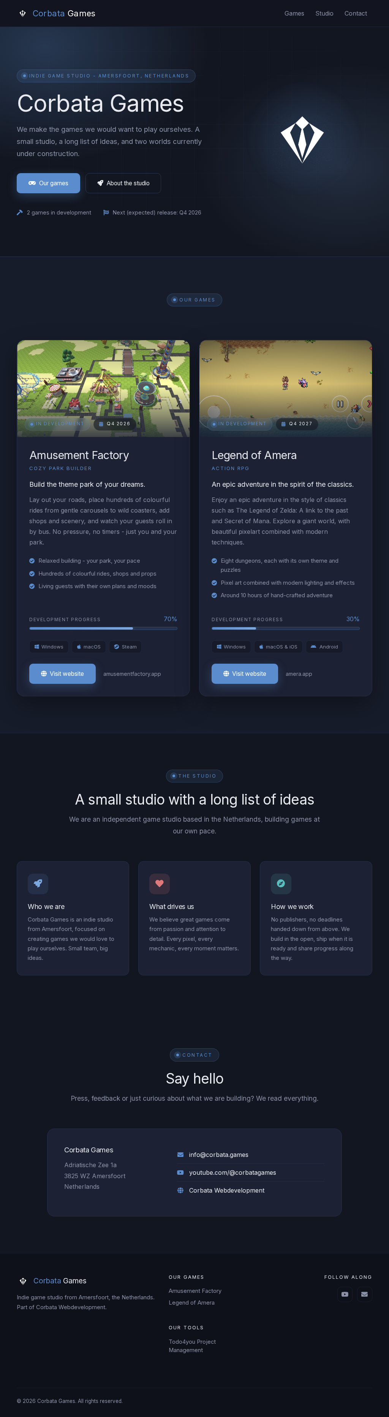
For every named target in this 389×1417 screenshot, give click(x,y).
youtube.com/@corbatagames (232, 1172)
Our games (53, 183)
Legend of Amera (192, 1302)
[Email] (364, 1294)
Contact (356, 13)
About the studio (128, 183)
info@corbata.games (218, 1154)
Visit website (67, 673)
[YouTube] (345, 1294)
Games (294, 13)
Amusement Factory (195, 1291)
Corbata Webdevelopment (226, 1190)
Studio (324, 13)
